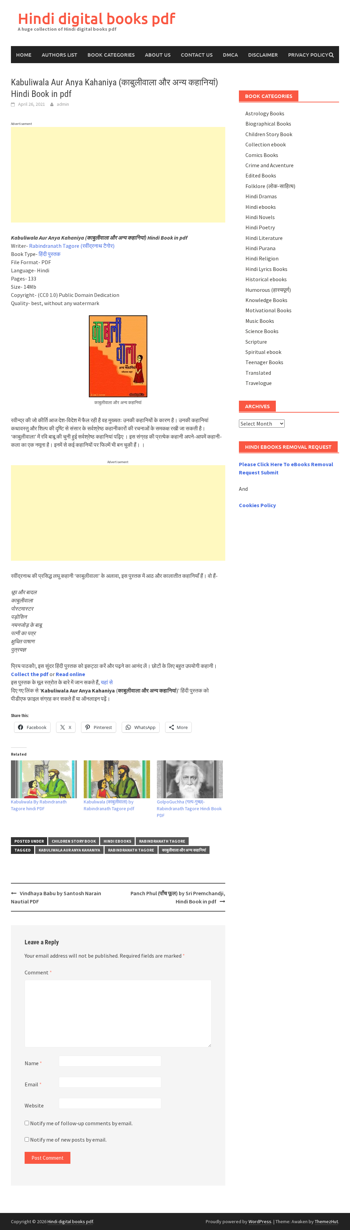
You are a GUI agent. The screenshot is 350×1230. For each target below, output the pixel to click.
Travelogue (258, 383)
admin (63, 104)
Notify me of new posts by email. (68, 1139)
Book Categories (111, 54)
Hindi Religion (262, 258)
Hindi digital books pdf (96, 18)
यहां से (107, 682)
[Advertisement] (118, 175)
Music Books (259, 320)
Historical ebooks (266, 279)
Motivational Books (268, 310)
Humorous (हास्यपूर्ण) (268, 289)
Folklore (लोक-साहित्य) (270, 186)
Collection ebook (265, 144)
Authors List (59, 54)
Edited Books (260, 175)
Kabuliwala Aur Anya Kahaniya (69, 850)
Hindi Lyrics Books (266, 269)
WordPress (259, 1221)
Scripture (256, 341)
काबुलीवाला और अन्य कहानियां (184, 850)
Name (33, 1063)
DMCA (230, 54)
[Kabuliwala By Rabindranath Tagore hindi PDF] (44, 779)
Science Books (262, 331)
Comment (38, 972)
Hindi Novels (260, 217)
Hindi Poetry (260, 227)
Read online (70, 674)
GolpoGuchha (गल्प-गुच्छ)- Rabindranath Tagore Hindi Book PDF (189, 808)
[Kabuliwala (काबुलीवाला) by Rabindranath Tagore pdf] (117, 779)
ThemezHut (326, 1221)
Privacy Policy (308, 54)
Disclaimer (263, 54)
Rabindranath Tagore (162, 841)
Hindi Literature (264, 237)
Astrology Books (264, 113)
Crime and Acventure (269, 165)
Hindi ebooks (117, 841)
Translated (258, 372)
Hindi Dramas (261, 196)
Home (23, 54)
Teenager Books (264, 362)
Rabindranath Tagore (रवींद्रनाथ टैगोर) (72, 245)
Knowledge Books (266, 300)
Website (34, 1105)
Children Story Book (74, 841)
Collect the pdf (30, 674)
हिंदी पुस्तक (49, 254)
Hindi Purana (260, 248)
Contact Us (197, 54)
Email (33, 1084)
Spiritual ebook (263, 351)
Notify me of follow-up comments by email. (81, 1123)
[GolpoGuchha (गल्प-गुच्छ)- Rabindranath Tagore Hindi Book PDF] (190, 779)
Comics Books (261, 155)
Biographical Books (268, 123)
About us (158, 54)
